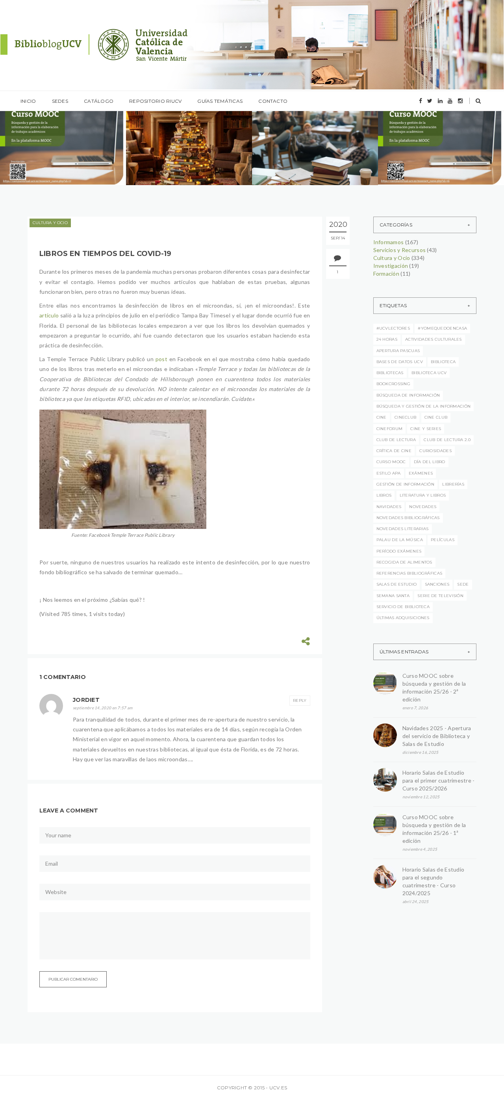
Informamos (42, 127)
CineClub (405, 417)
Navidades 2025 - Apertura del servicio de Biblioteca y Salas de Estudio (436, 736)
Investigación (390, 265)
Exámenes (421, 473)
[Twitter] (429, 101)
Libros (384, 495)
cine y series (425, 428)
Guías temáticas (220, 101)
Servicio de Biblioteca (403, 606)
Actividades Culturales (433, 339)
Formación (386, 273)
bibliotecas (390, 372)
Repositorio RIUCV (155, 101)
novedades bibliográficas (408, 517)
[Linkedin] (440, 101)
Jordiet (86, 699)
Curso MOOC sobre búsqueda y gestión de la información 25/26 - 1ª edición (434, 829)
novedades (422, 506)
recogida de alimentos (404, 562)
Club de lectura (396, 439)
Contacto (272, 101)
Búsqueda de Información (408, 395)
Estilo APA (388, 473)
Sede (463, 584)
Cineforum (389, 428)
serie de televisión (440, 595)
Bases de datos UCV (399, 361)
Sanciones (437, 584)
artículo (49, 315)
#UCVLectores (393, 328)
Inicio (28, 101)
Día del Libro (429, 461)
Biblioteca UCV (429, 372)
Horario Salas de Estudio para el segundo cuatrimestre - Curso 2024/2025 (433, 881)
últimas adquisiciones (403, 617)
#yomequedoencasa (442, 328)
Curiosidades (435, 450)
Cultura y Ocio (50, 222)
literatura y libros (423, 495)
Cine (381, 417)
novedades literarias (402, 528)
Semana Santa (393, 595)
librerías (453, 484)
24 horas (386, 339)
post (161, 359)
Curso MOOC (391, 461)
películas (442, 539)
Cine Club (436, 417)
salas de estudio (396, 584)
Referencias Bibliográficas (409, 573)
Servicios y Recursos (399, 250)
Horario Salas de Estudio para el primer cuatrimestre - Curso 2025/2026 (438, 780)
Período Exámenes (399, 551)
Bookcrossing (393, 383)
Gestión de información (405, 484)
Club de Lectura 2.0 (447, 439)
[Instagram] (460, 101)
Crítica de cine (394, 450)
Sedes (60, 101)
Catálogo (98, 101)
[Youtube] (450, 101)
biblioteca (443, 361)
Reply (300, 700)
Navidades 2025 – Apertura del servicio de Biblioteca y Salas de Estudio (186, 159)
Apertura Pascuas (398, 350)
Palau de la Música (399, 539)
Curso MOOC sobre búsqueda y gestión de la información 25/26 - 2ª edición (434, 687)
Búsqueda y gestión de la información (423, 406)
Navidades (389, 506)
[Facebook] (420, 101)
